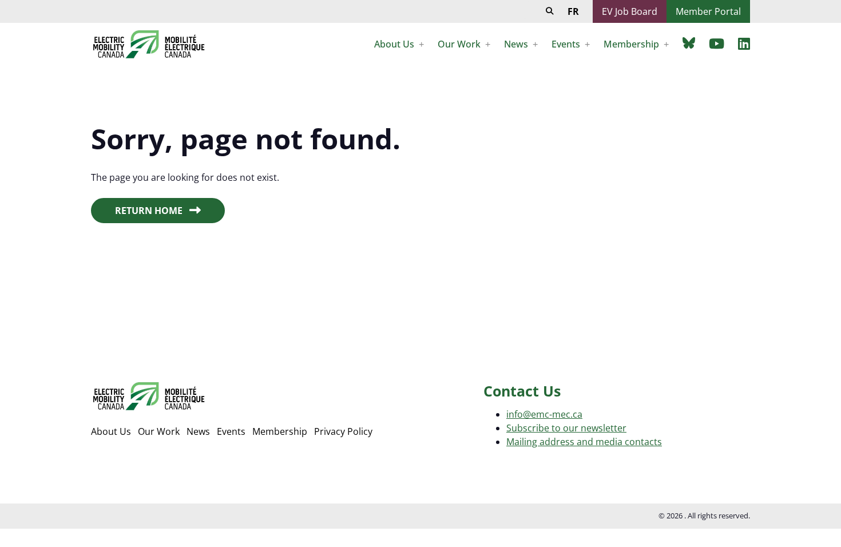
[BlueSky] (689, 43)
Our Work (159, 431)
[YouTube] (716, 43)
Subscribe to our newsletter (566, 428)
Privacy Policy (343, 431)
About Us (111, 431)
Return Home (149, 210)
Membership (279, 431)
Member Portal (708, 11)
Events (231, 431)
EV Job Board (629, 11)
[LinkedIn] (744, 43)
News (198, 431)
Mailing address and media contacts (584, 441)
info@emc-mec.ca (544, 414)
